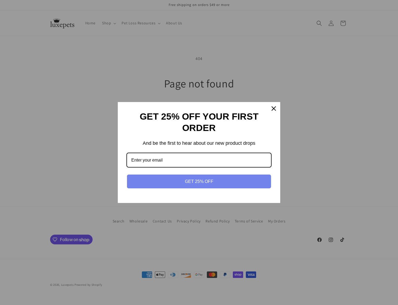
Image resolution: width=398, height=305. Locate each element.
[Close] (273, 108)
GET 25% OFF (199, 181)
